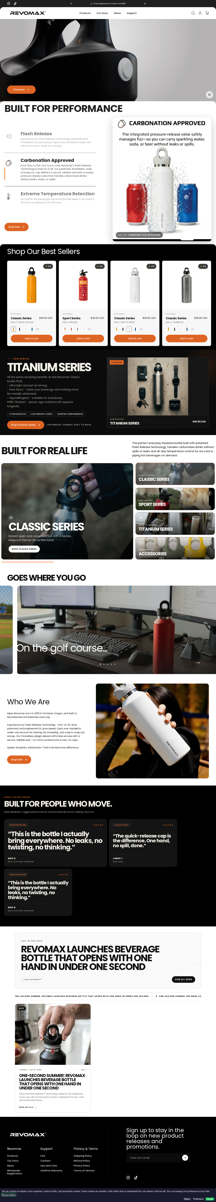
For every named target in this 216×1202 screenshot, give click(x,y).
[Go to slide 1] (191, 237)
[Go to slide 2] (199, 237)
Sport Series (71, 318)
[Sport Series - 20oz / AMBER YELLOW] (65, 329)
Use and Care (48, 1165)
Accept (210, 1199)
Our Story (12, 1160)
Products (12, 1156)
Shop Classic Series (24, 549)
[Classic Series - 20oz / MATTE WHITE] (25, 329)
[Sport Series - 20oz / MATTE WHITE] (83, 329)
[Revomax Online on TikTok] (136, 1177)
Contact (45, 1160)
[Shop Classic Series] (67, 511)
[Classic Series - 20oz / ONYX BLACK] (19, 329)
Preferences (198, 1199)
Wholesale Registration (14, 1172)
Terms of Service (84, 1170)
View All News (183, 979)
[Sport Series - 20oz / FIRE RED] (71, 329)
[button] (209, 94)
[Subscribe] (185, 1158)
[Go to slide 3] (205, 237)
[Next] (144, 3)
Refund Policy (82, 1160)
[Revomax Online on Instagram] (128, 1177)
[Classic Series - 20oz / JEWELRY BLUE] (32, 329)
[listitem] (175, 474)
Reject (187, 1199)
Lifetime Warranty (51, 1170)
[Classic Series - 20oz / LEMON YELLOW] (13, 329)
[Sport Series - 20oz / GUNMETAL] (77, 329)
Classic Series (21, 318)
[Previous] (71, 3)
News (10, 1165)
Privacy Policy (82, 1165)
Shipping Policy (83, 1156)
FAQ (42, 1156)
